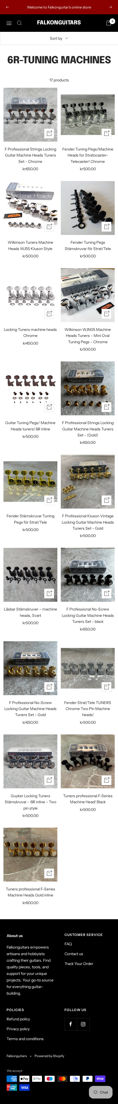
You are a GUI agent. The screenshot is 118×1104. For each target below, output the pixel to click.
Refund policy (18, 1019)
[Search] (19, 23)
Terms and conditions (25, 1038)
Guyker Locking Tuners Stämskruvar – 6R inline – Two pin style (30, 802)
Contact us (73, 953)
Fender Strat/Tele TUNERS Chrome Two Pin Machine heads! (87, 708)
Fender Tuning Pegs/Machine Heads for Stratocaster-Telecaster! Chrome (87, 155)
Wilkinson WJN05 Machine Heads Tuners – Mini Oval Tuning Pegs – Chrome (87, 335)
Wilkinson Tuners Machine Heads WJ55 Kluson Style (30, 245)
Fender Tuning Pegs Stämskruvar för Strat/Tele (88, 245)
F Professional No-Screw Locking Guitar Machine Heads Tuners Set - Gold (30, 708)
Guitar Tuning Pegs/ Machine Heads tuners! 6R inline (30, 425)
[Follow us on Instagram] (83, 1024)
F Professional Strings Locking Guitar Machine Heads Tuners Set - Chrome (30, 155)
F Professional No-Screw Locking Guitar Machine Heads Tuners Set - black (88, 615)
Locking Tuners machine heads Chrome (30, 332)
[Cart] (108, 23)
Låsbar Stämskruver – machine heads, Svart (30, 612)
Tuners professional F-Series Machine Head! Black (88, 798)
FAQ (68, 943)
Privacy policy (18, 1028)
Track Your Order (78, 963)
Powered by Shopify (49, 1056)
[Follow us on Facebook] (70, 1024)
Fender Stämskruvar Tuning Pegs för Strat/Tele (30, 518)
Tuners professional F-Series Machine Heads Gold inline (30, 892)
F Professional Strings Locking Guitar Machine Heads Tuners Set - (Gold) (88, 429)
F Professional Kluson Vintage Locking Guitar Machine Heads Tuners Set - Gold (88, 522)
